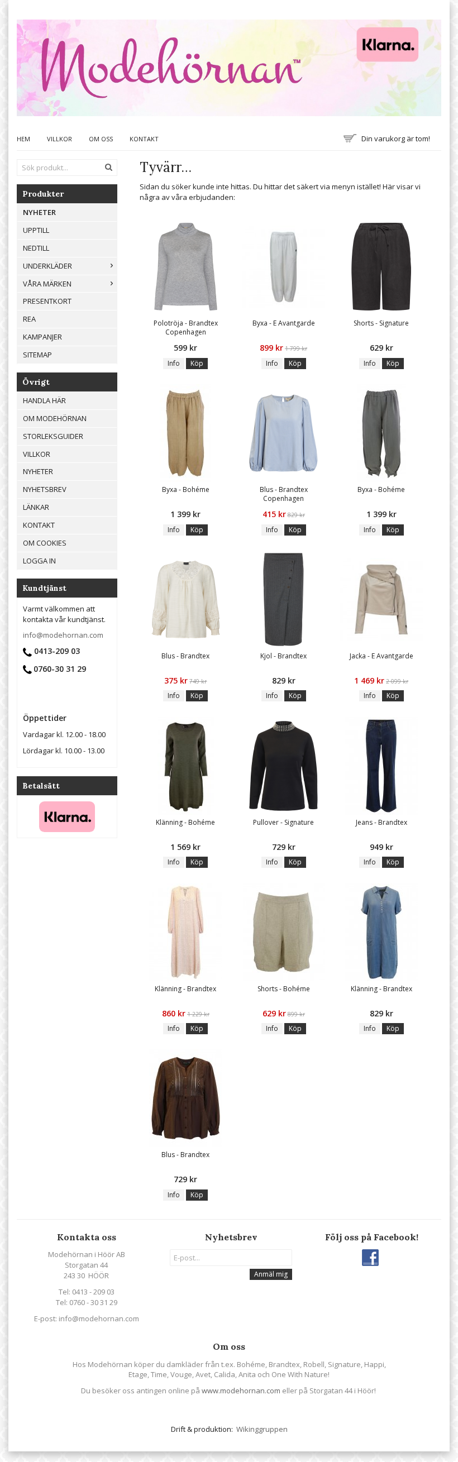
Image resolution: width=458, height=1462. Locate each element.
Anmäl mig (271, 1274)
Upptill (36, 230)
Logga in (39, 561)
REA (29, 319)
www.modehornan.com (241, 1390)
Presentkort (47, 301)
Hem (23, 139)
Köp (196, 363)
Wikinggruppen (262, 1429)
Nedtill (36, 248)
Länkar (36, 507)
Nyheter (38, 471)
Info (174, 363)
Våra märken (47, 284)
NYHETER (39, 212)
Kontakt (144, 139)
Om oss (101, 139)
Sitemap (37, 355)
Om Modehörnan (55, 418)
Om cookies (44, 543)
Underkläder (47, 266)
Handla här (44, 400)
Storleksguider (53, 436)
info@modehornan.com (63, 635)
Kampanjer (42, 337)
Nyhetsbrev (44, 489)
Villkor (59, 139)
